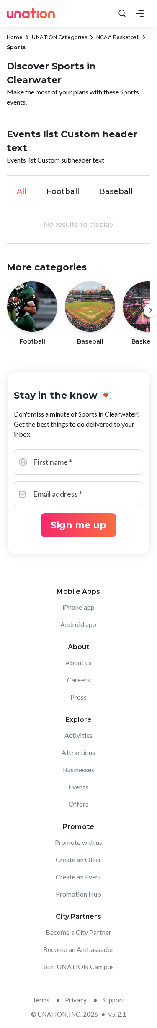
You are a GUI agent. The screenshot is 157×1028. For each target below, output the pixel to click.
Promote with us (79, 842)
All (21, 191)
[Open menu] (139, 13)
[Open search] (122, 13)
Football (62, 191)
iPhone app (78, 607)
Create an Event (79, 877)
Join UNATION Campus (78, 966)
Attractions (78, 752)
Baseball (116, 191)
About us (78, 662)
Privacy (76, 1000)
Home (15, 37)
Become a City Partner (78, 932)
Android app (78, 624)
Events (78, 787)
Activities (78, 735)
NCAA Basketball (117, 37)
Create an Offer (79, 859)
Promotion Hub (78, 894)
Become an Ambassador (78, 949)
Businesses (79, 770)
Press (78, 697)
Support (113, 1000)
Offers (78, 804)
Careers (78, 680)
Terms (40, 1000)
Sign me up (78, 525)
